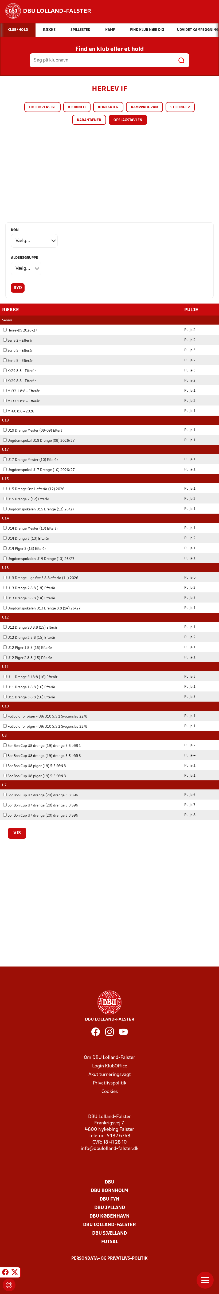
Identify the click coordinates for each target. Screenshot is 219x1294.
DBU (109, 1182)
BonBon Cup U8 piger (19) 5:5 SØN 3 (36, 766)
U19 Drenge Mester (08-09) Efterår (35, 430)
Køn (15, 230)
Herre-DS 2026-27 (22, 330)
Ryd (18, 288)
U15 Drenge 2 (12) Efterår (28, 499)
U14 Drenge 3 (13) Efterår (28, 538)
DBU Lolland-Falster (109, 1225)
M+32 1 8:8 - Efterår (23, 391)
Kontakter (108, 107)
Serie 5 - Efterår (20, 351)
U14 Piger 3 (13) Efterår (26, 549)
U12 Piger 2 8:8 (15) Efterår (29, 658)
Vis (17, 833)
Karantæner (89, 120)
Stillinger (180, 107)
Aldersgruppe (24, 258)
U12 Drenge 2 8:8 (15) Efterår (31, 638)
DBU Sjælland (109, 1233)
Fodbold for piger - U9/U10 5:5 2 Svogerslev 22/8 (47, 726)
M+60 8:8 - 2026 (20, 411)
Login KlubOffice (109, 1066)
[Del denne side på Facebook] (5, 1273)
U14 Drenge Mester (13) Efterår (32, 528)
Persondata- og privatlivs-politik (109, 1258)
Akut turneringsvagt (109, 1074)
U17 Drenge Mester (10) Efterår (32, 460)
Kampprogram (144, 107)
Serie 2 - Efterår (20, 340)
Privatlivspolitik (109, 1083)
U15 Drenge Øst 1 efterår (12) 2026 (35, 489)
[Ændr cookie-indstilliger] (9, 1285)
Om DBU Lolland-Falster (109, 1057)
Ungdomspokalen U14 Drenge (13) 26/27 (41, 559)
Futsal (109, 1242)
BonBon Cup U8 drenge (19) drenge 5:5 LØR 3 (44, 756)
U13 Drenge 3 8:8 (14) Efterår (31, 598)
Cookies (109, 1092)
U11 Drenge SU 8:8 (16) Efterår (32, 677)
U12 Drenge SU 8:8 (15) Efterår (32, 627)
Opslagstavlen (128, 120)
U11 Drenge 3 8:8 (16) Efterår (31, 697)
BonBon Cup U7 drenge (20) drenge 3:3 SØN (42, 795)
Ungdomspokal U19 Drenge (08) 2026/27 (41, 441)
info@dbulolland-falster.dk (109, 1148)
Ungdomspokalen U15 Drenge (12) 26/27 (41, 509)
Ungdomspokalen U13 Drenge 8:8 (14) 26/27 (44, 608)
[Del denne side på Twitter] (14, 1273)
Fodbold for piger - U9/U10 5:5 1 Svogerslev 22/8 (47, 716)
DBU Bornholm (109, 1191)
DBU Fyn (109, 1199)
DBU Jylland (109, 1208)
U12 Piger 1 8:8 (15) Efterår (29, 648)
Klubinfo (77, 107)
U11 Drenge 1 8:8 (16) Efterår (31, 687)
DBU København (109, 1216)
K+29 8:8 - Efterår (21, 371)
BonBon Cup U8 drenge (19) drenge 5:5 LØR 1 (44, 746)
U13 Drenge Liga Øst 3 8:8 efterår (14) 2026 (42, 578)
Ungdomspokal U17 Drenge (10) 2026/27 (41, 470)
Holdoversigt (42, 107)
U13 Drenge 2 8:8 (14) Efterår (31, 588)
